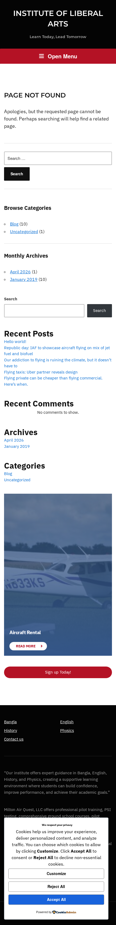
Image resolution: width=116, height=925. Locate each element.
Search (10, 298)
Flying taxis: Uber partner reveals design (41, 372)
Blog (14, 224)
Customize (56, 873)
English (67, 721)
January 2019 (23, 279)
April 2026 (20, 271)
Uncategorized (24, 231)
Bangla (10, 721)
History (10, 730)
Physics (67, 730)
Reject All (56, 886)
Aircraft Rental (25, 632)
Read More (25, 646)
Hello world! (15, 341)
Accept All (56, 899)
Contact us (13, 739)
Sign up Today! (58, 672)
